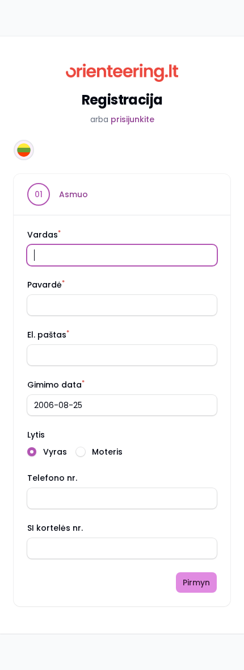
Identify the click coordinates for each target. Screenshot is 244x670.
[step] (58, 194)
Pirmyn (196, 582)
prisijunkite (132, 119)
